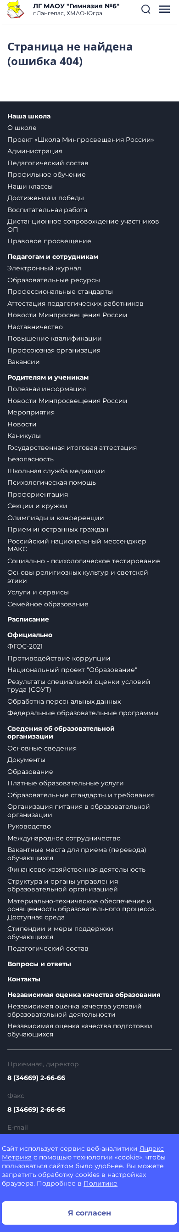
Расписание (28, 619)
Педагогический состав (48, 163)
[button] (145, 9)
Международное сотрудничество (64, 838)
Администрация (34, 151)
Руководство (29, 826)
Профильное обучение (46, 174)
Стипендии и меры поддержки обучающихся (60, 932)
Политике (100, 1183)
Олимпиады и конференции (55, 518)
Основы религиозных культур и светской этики (77, 576)
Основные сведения (42, 748)
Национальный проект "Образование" (72, 670)
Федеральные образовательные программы (82, 713)
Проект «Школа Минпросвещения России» (80, 139)
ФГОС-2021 (25, 646)
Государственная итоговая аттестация (72, 447)
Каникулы (24, 435)
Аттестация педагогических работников (75, 303)
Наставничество (35, 327)
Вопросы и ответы (39, 964)
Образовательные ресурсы (53, 280)
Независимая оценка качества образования (84, 995)
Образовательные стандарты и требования (81, 795)
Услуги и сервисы (38, 592)
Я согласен (89, 1213)
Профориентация (37, 494)
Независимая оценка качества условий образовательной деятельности (74, 1010)
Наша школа (28, 116)
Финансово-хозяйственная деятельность (76, 869)
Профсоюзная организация (54, 350)
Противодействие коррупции (59, 658)
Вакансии (23, 362)
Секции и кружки (37, 506)
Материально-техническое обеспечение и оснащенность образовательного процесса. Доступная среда (81, 909)
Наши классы (30, 186)
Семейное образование (48, 604)
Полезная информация (46, 389)
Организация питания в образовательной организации (78, 810)
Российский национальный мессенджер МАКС (76, 545)
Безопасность (30, 459)
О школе (22, 127)
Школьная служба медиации (56, 471)
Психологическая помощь (51, 482)
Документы (26, 760)
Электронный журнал (44, 268)
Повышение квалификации (54, 338)
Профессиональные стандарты (60, 291)
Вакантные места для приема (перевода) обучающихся (76, 854)
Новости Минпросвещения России (67, 315)
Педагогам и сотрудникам (52, 257)
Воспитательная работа (47, 210)
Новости (22, 424)
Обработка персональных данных (64, 701)
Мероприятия (31, 412)
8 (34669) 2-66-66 (36, 1078)
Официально (29, 635)
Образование (30, 771)
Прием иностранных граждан (57, 529)
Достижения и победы (45, 198)
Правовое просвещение (49, 241)
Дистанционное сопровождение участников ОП (83, 225)
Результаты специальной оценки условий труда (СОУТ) (79, 686)
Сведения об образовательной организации (61, 733)
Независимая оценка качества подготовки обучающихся (79, 1030)
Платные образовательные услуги (65, 783)
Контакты (23, 979)
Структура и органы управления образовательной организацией (62, 885)
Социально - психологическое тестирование (83, 561)
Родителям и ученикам (48, 377)
